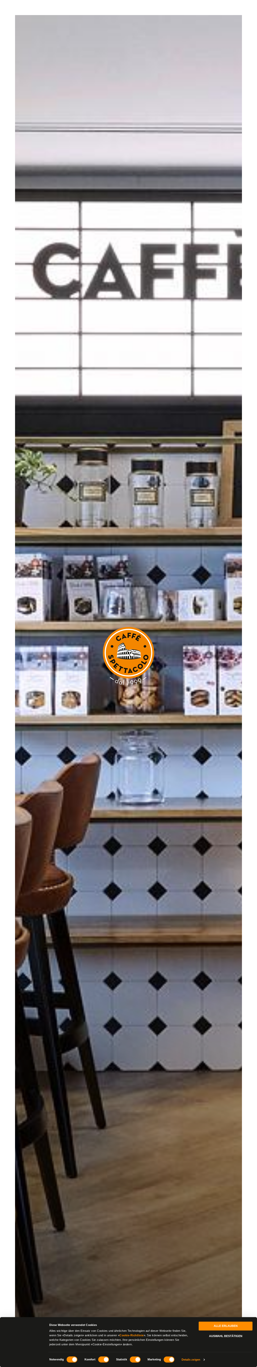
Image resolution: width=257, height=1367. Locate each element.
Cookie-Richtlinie (131, 1335)
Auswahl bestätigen (225, 1336)
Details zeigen (191, 1359)
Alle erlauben (226, 1325)
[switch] (103, 1359)
